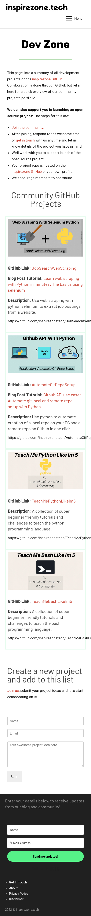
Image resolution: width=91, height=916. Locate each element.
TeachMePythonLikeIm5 (54, 500)
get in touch (25, 140)
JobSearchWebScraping (54, 268)
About (13, 888)
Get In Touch (18, 882)
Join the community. (28, 127)
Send (14, 776)
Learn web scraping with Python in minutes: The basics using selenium (45, 284)
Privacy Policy (18, 893)
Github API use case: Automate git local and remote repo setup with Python (44, 400)
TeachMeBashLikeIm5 (52, 601)
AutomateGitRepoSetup (54, 384)
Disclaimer (16, 899)
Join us (13, 690)
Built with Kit (46, 868)
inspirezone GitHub (47, 79)
